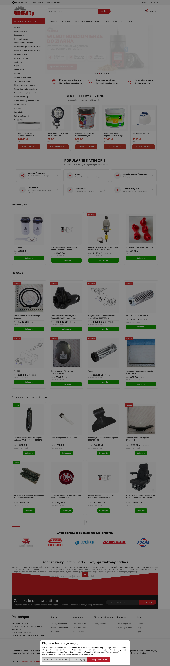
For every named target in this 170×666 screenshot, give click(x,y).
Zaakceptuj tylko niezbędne (56, 659)
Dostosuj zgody (78, 659)
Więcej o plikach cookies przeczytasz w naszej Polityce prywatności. (68, 654)
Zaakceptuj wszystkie (98, 659)
